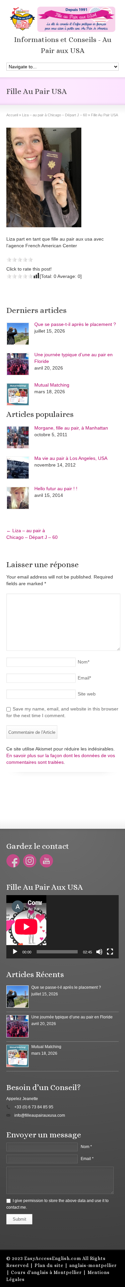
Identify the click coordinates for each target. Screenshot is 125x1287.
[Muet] (99, 951)
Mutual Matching (51, 385)
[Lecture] (15, 951)
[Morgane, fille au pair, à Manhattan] (17, 437)
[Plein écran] (110, 951)
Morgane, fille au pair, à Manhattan (71, 428)
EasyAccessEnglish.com (52, 1258)
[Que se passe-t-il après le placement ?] (17, 333)
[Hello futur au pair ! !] (17, 498)
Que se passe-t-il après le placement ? (75, 324)
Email (84, 677)
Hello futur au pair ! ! (55, 488)
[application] (62, 926)
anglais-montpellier (93, 1265)
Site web (87, 693)
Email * (87, 1158)
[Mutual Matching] (17, 394)
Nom (83, 661)
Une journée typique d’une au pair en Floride (72, 1017)
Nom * (86, 1146)
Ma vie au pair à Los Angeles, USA (70, 458)
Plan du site (49, 1265)
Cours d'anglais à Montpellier (46, 1272)
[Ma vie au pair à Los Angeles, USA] (17, 467)
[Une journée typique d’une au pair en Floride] (17, 364)
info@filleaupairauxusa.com (39, 1115)
